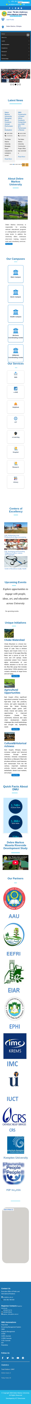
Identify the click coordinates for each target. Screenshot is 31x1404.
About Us (4, 37)
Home (3, 34)
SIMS (3, 1327)
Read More (8, 157)
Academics (4, 48)
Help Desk (4, 1322)
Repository (4, 1342)
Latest (3, 41)
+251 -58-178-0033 (17, 1)
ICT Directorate (20, 1396)
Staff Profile (10, 20)
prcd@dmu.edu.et (14, 4)
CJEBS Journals (6, 1336)
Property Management (8, 1329)
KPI (2, 1340)
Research (4, 51)
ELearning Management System (11, 1325)
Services (4, 55)
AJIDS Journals (6, 1333)
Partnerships (5, 58)
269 (24, 4)
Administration (5, 44)
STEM (3, 1331)
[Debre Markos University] (15, 14)
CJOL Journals (5, 1338)
